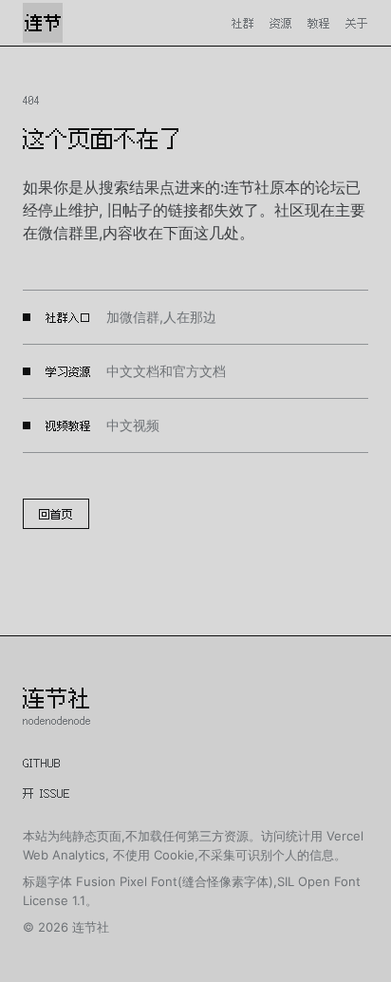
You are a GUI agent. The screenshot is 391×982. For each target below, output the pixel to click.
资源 (281, 22)
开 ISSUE (46, 793)
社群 (243, 22)
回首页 (56, 513)
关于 (356, 22)
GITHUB (42, 762)
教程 (318, 22)
